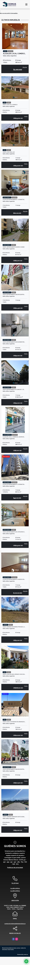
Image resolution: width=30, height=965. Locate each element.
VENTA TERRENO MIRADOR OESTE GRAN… (14, 816)
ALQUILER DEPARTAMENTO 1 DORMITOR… (14, 199)
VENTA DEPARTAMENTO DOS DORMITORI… (14, 342)
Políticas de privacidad (15, 867)
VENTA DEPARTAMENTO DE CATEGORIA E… (14, 532)
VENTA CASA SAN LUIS (9, 152)
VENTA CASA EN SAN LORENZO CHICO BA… (14, 674)
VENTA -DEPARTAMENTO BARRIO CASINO (13, 247)
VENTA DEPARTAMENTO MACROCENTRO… (14, 294)
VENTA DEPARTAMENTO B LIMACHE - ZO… (14, 389)
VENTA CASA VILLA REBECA (10, 104)
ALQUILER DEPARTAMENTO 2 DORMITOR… (14, 484)
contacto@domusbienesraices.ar (15, 923)
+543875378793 (15, 888)
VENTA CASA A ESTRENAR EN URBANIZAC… (14, 721)
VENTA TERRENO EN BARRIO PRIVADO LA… (14, 627)
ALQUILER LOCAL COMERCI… (14, 54)
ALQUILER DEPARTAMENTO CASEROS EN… (14, 579)
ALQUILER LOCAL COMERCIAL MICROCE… (14, 437)
